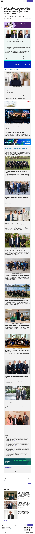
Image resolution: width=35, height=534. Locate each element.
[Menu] (33, 1)
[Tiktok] (32, 528)
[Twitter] (25, 528)
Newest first (27, 478)
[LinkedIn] (27, 528)
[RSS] (29, 530)
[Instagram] (27, 530)
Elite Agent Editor (8, 18)
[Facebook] (25, 530)
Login (25, 1)
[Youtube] (29, 528)
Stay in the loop (30, 1)
